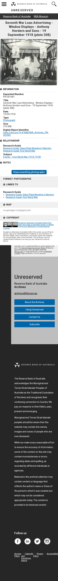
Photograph (9, 120)
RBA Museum (41, 16)
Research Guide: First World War (22, 197)
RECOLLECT (19, 251)
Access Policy (17, 555)
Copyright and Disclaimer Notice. (33, 248)
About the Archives (34, 302)
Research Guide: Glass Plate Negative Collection (30, 194)
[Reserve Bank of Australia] (17, 539)
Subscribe (34, 324)
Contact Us (34, 317)
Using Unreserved (35, 309)
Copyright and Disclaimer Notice (27, 557)
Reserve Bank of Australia (17, 16)
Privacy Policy (38, 555)
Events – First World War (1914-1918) (22, 157)
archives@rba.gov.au (25, 293)
